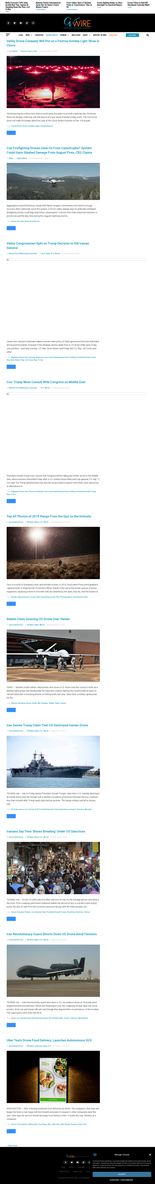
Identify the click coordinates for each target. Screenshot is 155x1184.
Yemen (63, 703)
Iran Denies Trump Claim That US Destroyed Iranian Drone (47, 725)
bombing (21, 703)
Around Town (26, 51)
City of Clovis (16, 126)
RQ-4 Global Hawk (56, 1018)
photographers (66, 597)
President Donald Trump (86, 357)
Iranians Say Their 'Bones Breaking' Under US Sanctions (46, 831)
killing (72, 357)
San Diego (43, 1124)
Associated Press (16, 522)
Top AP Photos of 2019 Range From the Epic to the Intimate (49, 516)
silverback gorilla (80, 597)
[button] (150, 1154)
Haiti (38, 597)
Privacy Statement (126, 1180)
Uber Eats (56, 1124)
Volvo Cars (82, 1124)
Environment (19, 9)
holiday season (46, 126)
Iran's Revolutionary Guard (59, 357)
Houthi (34, 703)
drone (25, 126)
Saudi (57, 703)
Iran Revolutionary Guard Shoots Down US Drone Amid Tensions (52, 934)
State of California (32, 221)
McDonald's (33, 1124)
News (11, 158)
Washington (83, 1018)
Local (77, 7)
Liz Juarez (13, 51)
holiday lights (34, 126)
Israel (52, 597)
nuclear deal (40, 912)
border (14, 597)
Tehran (87, 912)
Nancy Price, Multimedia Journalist (23, 253)
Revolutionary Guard (67, 809)
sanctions (80, 912)
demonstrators (24, 597)
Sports (138, 9)
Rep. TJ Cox (38, 360)
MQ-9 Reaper (43, 703)
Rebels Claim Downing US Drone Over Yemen (38, 619)
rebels (51, 703)
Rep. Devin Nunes (13, 360)
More (11, 133)
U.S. (52, 253)
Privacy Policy (64, 1171)
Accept (122, 1174)
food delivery (22, 1124)
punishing (71, 912)
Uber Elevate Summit (69, 1124)
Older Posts (12, 1146)
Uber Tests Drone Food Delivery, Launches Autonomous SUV (49, 1040)
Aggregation (22, 158)
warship (88, 809)
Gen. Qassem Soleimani (34, 357)
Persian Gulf (33, 809)
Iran (46, 357)
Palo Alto (20, 221)
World (57, 253)
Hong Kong (45, 597)
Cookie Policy (114, 1180)
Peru (58, 597)
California (38, 1046)
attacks (14, 703)
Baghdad (15, 357)
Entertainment (50, 9)
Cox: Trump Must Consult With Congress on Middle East (46, 382)
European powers (24, 912)
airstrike (14, 809)
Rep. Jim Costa (27, 360)
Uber (49, 1124)
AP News (30, 522)
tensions (80, 809)
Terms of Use (77, 1171)
